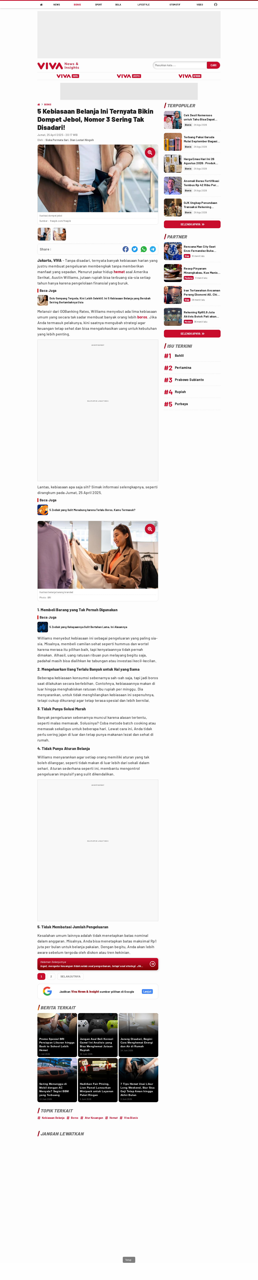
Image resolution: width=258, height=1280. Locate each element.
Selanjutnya (70, 976)
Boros (74, 1117)
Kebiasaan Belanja (53, 1117)
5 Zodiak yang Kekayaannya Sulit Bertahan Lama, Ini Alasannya (88, 627)
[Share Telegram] (152, 249)
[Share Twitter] (134, 249)
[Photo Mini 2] (59, 234)
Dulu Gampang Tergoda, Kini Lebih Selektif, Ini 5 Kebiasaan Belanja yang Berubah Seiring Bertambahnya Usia (100, 300)
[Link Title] (173, 120)
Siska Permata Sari (57, 140)
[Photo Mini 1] (44, 234)
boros (142, 317)
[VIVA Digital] (67, 76)
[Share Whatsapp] (143, 249)
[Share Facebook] (125, 249)
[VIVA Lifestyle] (128, 76)
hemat (119, 271)
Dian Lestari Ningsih (82, 140)
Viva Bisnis (131, 1117)
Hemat (114, 1117)
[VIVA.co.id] (60, 65)
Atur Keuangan (94, 1117)
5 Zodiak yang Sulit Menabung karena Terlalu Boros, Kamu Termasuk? (92, 510)
